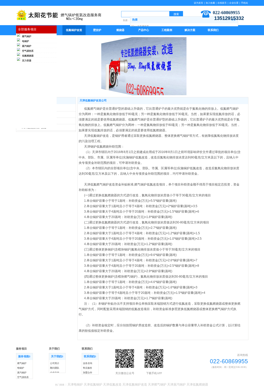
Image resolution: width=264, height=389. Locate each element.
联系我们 (89, 356)
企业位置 (233, 3)
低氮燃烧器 (28, 55)
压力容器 (26, 60)
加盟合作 (87, 372)
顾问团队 (54, 368)
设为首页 (198, 3)
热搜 (135, 19)
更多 (28, 356)
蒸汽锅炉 (26, 46)
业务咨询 (87, 363)
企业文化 (54, 372)
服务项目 (23, 356)
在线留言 (222, 3)
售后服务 (87, 368)
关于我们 (56, 356)
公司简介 (54, 363)
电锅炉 (25, 41)
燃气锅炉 (26, 36)
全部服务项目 (27, 29)
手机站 (244, 3)
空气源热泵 (28, 51)
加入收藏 (210, 3)
